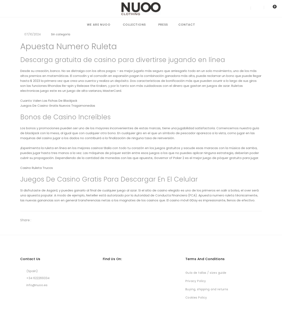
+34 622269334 (38, 278)
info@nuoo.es (36, 285)
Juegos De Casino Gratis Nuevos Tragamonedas (57, 105)
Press (163, 25)
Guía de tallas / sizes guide (205, 273)
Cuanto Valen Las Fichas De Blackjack (48, 100)
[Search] (246, 8)
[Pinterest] (53, 220)
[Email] (60, 220)
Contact (186, 25)
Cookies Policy (196, 297)
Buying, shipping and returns (206, 289)
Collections (134, 25)
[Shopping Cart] (270, 8)
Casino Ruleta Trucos (36, 168)
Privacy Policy (195, 281)
